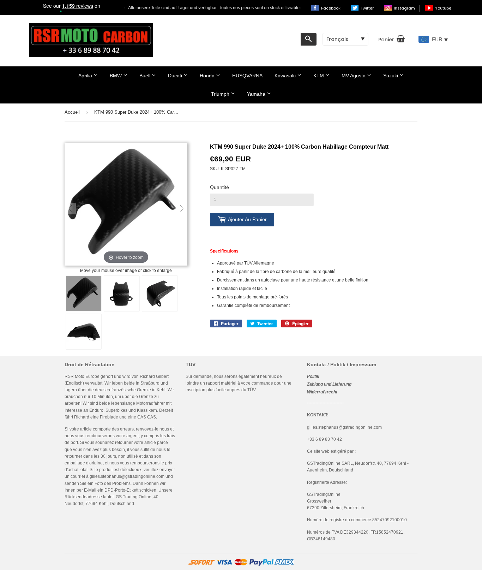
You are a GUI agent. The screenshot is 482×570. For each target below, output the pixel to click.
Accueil (72, 112)
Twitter (368, 8)
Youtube (443, 8)
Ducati (175, 75)
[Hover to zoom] (126, 204)
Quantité (219, 187)
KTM (319, 75)
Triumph (221, 94)
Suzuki (391, 75)
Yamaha (257, 94)
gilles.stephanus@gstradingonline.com (127, 476)
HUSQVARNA (247, 75)
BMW (116, 75)
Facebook (331, 8)
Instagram (405, 8)
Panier (386, 39)
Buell (145, 75)
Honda (208, 75)
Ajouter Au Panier (247, 219)
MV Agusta (354, 75)
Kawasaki (286, 75)
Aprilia (86, 75)
